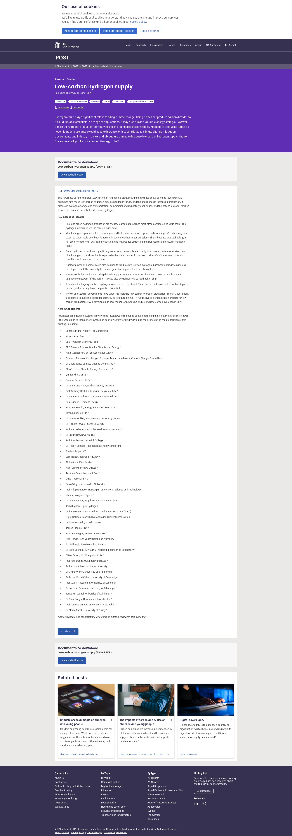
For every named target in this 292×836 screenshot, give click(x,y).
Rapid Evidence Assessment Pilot (165, 790)
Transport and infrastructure (116, 815)
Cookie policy (77, 832)
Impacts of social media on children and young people (83, 722)
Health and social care (89, 754)
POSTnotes (153, 782)
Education (143, 754)
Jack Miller (78, 107)
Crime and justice (110, 782)
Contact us (60, 782)
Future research (156, 794)
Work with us (62, 806)
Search (232, 45)
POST (62, 57)
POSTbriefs (153, 778)
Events (171, 45)
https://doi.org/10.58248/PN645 (80, 190)
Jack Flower (63, 107)
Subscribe (215, 45)
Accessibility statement (115, 832)
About (198, 45)
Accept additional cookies (80, 31)
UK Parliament (62, 66)
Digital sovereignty (192, 720)
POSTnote (86, 66)
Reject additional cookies (118, 31)
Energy (105, 794)
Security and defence (112, 811)
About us (59, 778)
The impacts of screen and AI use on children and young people (142, 722)
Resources (185, 45)
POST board (61, 802)
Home (128, 45)
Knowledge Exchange (66, 798)
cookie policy (138, 21)
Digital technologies (68, 754)
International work (65, 794)
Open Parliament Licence (163, 829)
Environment (108, 798)
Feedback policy (63, 790)
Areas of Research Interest (162, 802)
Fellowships (156, 45)
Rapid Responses (157, 786)
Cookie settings (150, 31)
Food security (108, 802)
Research (141, 45)
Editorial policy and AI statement (73, 786)
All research (154, 806)
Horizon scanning (157, 798)
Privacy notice (62, 832)
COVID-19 (106, 778)
